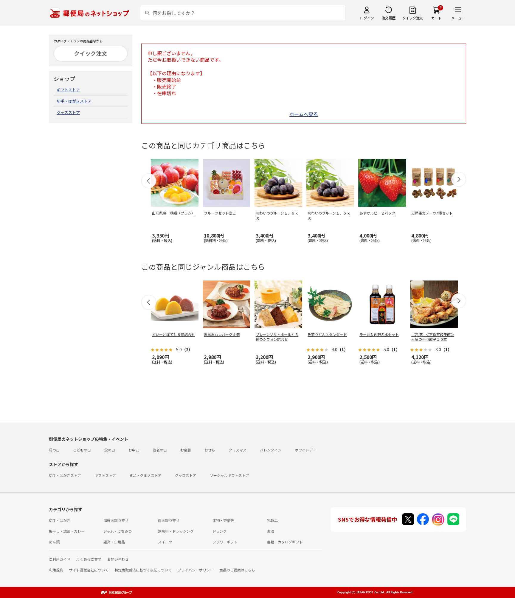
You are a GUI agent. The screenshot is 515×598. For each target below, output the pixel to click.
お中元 (133, 449)
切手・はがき (59, 520)
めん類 (54, 541)
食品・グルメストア (145, 475)
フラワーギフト (225, 541)
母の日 (54, 449)
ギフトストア (68, 90)
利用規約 (56, 569)
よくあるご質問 (88, 559)
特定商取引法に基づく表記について (143, 569)
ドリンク (219, 531)
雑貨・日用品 (114, 541)
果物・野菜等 (223, 520)
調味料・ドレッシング (176, 531)
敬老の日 (160, 449)
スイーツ (165, 541)
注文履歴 (388, 17)
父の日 (109, 449)
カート (436, 17)
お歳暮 (185, 449)
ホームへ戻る (303, 114)
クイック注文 (412, 17)
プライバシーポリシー (195, 569)
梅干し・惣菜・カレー (67, 531)
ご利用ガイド (59, 559)
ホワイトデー (305, 449)
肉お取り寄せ (168, 520)
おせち (209, 449)
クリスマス (237, 449)
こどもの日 (82, 449)
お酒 (270, 531)
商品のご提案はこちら (237, 569)
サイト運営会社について (88, 569)
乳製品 (272, 520)
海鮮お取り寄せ (115, 520)
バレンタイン (270, 449)
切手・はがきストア (74, 101)
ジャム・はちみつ (117, 531)
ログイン (367, 17)
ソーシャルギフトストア (229, 475)
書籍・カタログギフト (285, 541)
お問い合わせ (118, 559)
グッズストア (68, 112)
